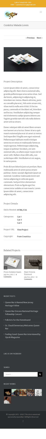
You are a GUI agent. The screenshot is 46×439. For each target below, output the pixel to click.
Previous (31, 38)
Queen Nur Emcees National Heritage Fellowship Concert (21, 312)
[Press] (7, 400)
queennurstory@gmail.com (26, 5)
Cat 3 (19, 220)
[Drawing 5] (38, 392)
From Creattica (24, 236)
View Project (22, 230)
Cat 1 (19, 217)
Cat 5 (19, 223)
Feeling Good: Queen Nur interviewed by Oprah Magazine (22, 335)
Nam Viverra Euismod (29, 273)
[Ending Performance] (15, 392)
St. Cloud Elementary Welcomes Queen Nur (22, 327)
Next (39, 38)
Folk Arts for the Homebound (17, 320)
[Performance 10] (30, 392)
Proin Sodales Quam (12, 272)
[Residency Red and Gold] (22, 392)
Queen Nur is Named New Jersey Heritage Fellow (19, 304)
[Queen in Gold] (7, 392)
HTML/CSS (22, 210)
